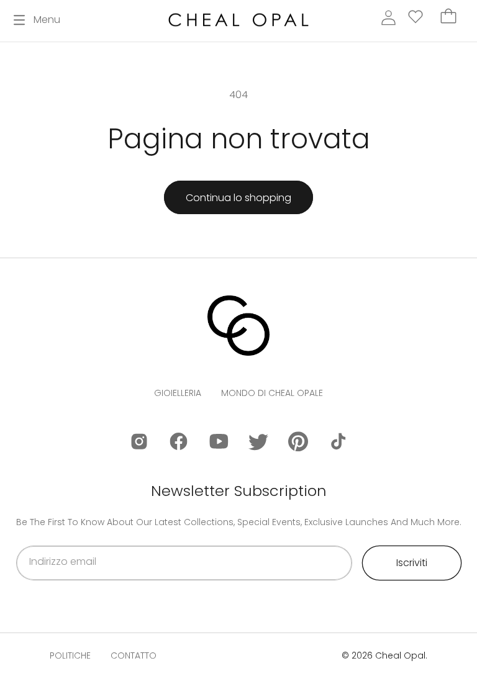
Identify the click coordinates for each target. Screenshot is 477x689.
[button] (37, 20)
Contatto (134, 655)
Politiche (70, 655)
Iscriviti (411, 563)
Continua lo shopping (238, 198)
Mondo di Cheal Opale (272, 393)
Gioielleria (177, 393)
